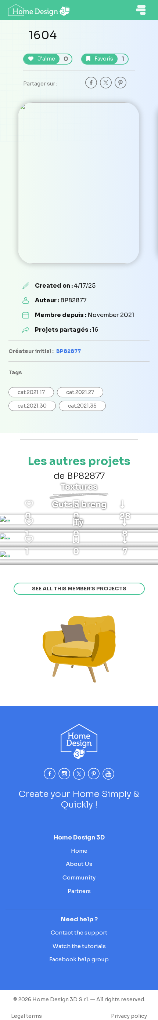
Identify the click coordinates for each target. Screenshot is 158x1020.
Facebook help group (79, 959)
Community (79, 877)
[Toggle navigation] (141, 10)
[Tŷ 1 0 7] (5, 554)
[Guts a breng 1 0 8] (5, 537)
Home (79, 850)
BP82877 (68, 351)
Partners (79, 891)
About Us (79, 863)
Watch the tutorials (79, 946)
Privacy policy (129, 1016)
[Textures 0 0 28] (5, 519)
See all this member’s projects (79, 588)
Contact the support (79, 932)
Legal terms (26, 1016)
